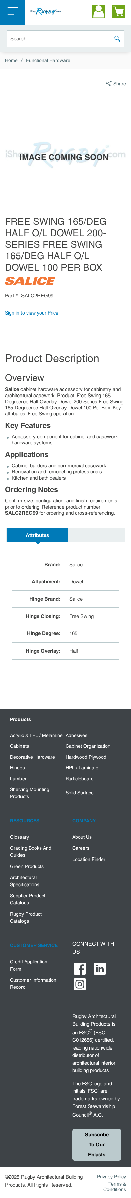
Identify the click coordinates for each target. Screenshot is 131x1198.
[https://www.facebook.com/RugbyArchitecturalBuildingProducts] (79, 968)
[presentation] (37, 535)
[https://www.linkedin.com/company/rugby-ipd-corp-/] (99, 968)
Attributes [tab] (37, 535)
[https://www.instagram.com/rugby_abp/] (79, 984)
